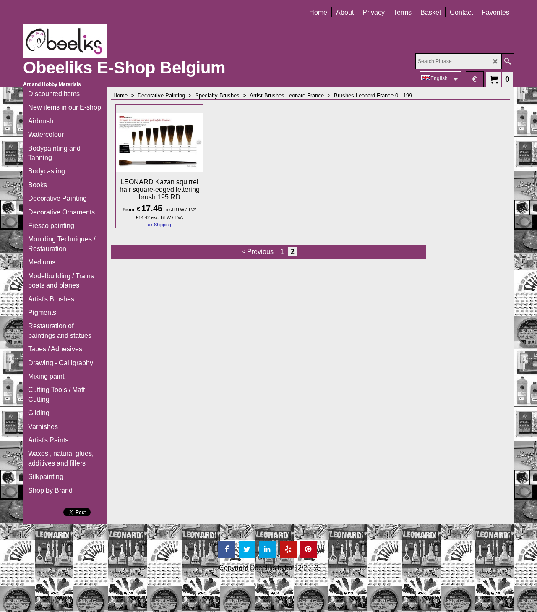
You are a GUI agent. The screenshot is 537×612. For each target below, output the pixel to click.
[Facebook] (226, 549)
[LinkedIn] (267, 549)
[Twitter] (247, 549)
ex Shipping (159, 224)
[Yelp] (288, 549)
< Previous (258, 251)
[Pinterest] (308, 549)
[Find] (507, 61)
